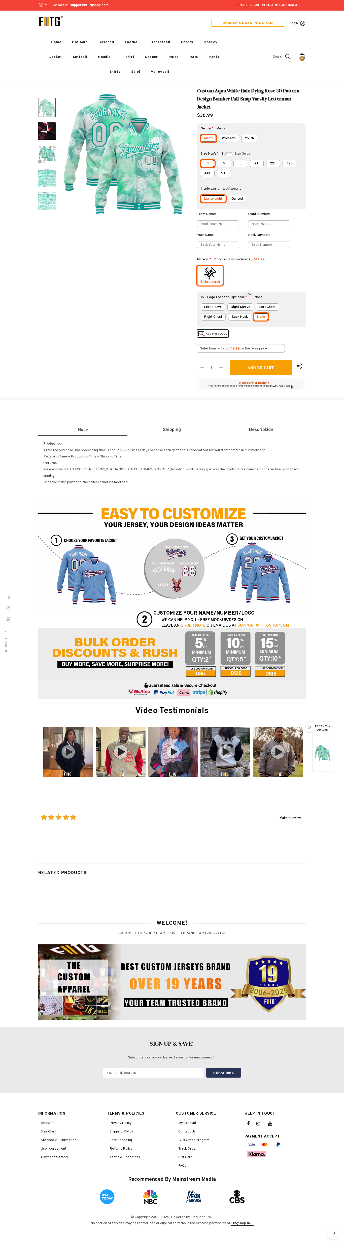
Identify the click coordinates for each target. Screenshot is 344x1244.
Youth (249, 138)
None (261, 317)
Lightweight (213, 199)
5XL (224, 173)
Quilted (237, 199)
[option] (123, 154)
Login (293, 23)
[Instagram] (260, 1123)
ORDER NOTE (193, 625)
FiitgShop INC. (242, 1223)
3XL (289, 163)
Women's (229, 138)
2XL (273, 163)
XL (257, 163)
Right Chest (213, 317)
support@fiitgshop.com (89, 5)
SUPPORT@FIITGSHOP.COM (263, 625)
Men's (208, 138)
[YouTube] (272, 1123)
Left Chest (267, 307)
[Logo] (50, 21)
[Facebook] (251, 1123)
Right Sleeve (240, 307)
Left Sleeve (213, 307)
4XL (207, 173)
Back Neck (239, 317)
